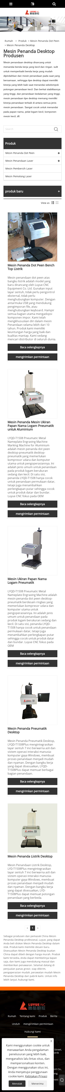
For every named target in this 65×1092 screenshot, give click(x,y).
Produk (22, 40)
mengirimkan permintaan (32, 357)
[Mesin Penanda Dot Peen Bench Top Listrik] (32, 236)
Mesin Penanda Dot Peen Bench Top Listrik (31, 267)
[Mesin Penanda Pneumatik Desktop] (32, 700)
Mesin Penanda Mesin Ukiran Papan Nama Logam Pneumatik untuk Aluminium (31, 425)
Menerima (38, 1083)
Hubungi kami (32, 1031)
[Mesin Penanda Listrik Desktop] (32, 827)
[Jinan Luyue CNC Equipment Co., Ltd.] (32, 11)
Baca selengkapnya (32, 347)
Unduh (16, 1023)
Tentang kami (27, 1016)
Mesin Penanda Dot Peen (44, 40)
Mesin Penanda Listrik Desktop (30, 856)
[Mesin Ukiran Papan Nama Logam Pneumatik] (32, 550)
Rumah (12, 1016)
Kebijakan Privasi (36, 1076)
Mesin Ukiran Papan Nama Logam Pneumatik (27, 581)
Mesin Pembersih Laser (19, 168)
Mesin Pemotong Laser (18, 176)
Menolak (17, 1083)
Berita (53, 1016)
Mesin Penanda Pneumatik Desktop (27, 730)
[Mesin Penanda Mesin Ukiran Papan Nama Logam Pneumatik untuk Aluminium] (32, 393)
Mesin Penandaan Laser (19, 160)
